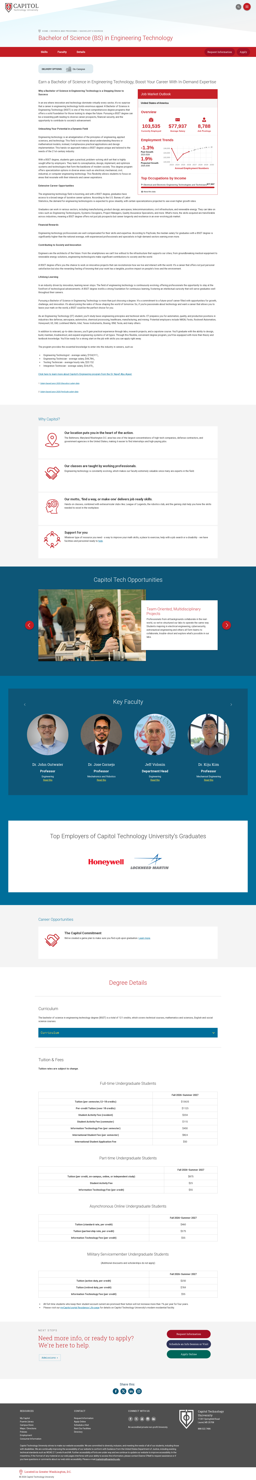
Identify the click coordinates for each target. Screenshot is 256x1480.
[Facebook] (130, 1419)
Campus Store (26, 1425)
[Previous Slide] (29, 625)
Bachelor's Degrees (91, 31)
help (100, 541)
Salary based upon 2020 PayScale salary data (59, 391)
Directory (78, 1432)
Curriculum (50, 1033)
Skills (44, 51)
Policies (23, 1432)
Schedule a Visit (81, 1425)
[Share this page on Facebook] (116, 1391)
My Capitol (25, 1418)
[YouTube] (142, 1419)
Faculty (62, 51)
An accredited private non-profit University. (148, 1427)
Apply (243, 51)
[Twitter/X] (136, 1419)
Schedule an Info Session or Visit (188, 1344)
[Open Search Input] (238, 6)
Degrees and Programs (64, 31)
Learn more (144, 938)
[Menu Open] (247, 6)
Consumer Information (30, 1439)
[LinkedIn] (153, 1419)
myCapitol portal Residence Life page (79, 1307)
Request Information (219, 51)
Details (81, 51)
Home (45, 31)
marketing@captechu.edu (108, 1459)
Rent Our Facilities (82, 1428)
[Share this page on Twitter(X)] (123, 1391)
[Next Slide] (226, 625)
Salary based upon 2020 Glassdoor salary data (59, 383)
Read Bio (47, 780)
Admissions (49, 1357)
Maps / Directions (28, 1428)
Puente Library (27, 1421)
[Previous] (25, 705)
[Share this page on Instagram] (139, 1391)
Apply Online (189, 1354)
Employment (26, 1435)
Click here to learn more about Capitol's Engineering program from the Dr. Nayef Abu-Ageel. (85, 374)
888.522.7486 (204, 1429)
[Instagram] (147, 1419)
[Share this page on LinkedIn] (131, 1391)
